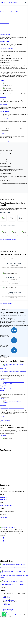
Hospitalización (3, 104)
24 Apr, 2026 (3, 368)
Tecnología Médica (4, 41)
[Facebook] (3, 537)
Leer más (2, 379)
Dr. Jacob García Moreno (14, 263)
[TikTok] (3, 541)
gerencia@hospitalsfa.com (6, 505)
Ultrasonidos (2, 125)
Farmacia (2, 133)
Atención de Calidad (5, 34)
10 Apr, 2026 (3, 405)
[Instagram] (3, 539)
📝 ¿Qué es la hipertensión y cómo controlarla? (12, 408)
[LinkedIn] (3, 540)
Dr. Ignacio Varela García (14, 292)
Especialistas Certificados (6, 48)
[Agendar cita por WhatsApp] (3, 614)
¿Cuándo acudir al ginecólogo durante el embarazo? (13, 371)
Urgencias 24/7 (3, 97)
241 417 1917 (3, 499)
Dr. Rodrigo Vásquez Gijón (14, 278)
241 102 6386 (3, 517)
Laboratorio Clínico (4, 118)
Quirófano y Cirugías (4, 111)
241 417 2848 (3, 497)
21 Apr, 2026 (3, 385)
